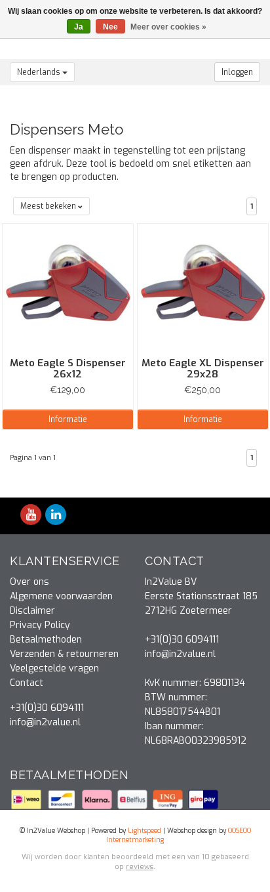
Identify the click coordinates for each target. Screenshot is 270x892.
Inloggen (237, 72)
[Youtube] (31, 515)
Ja (78, 27)
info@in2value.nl (45, 722)
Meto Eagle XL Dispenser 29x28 (203, 368)
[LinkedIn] (56, 515)
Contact (26, 683)
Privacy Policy (40, 625)
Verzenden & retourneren (64, 654)
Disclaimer (32, 611)
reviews (139, 867)
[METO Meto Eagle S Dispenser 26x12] (68, 288)
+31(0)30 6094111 (47, 708)
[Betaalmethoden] (27, 799)
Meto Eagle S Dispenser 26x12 (68, 368)
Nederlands (39, 72)
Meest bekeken (49, 206)
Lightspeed (144, 830)
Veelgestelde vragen (54, 668)
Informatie (67, 419)
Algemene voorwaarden (61, 596)
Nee (110, 27)
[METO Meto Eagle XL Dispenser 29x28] (203, 288)
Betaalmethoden (46, 639)
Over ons (29, 582)
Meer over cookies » (168, 27)
